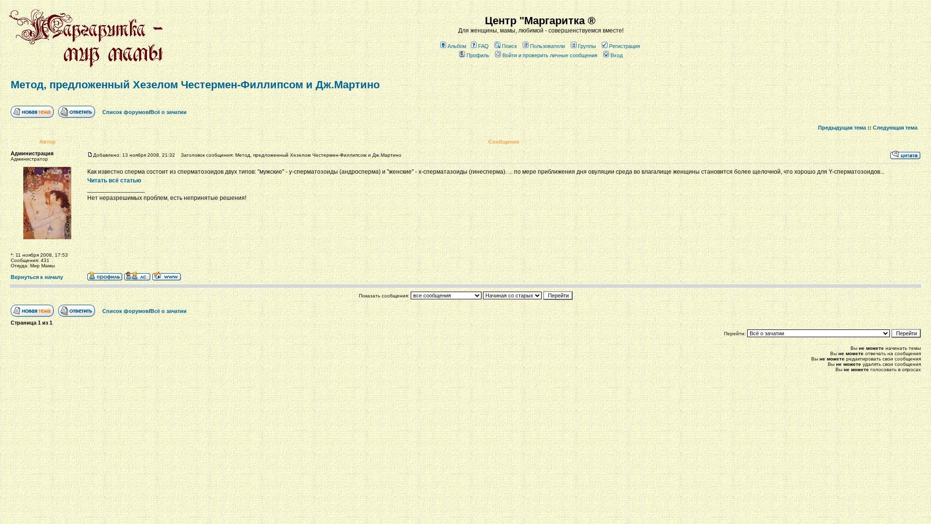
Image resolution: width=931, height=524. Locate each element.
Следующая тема (895, 128)
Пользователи (547, 46)
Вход (616, 55)
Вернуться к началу (37, 277)
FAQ (483, 46)
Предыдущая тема (842, 128)
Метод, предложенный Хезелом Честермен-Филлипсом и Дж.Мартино (195, 85)
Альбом (457, 46)
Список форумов (125, 112)
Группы (587, 46)
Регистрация (624, 46)
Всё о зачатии (168, 112)
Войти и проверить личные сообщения (549, 55)
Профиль (477, 55)
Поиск (509, 46)
